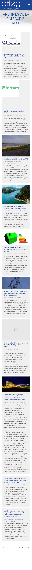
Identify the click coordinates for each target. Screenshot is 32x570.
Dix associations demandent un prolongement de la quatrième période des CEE (15, 249)
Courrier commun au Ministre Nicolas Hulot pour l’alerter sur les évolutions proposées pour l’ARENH (15, 480)
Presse (5, 60)
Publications (18, 161)
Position (6, 115)
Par (10, 60)
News (5, 161)
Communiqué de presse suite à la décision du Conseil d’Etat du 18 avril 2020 (15, 56)
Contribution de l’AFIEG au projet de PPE (16, 159)
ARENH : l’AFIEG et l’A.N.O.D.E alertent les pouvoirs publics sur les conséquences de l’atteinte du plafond (16, 293)
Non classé (6, 349)
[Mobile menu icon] (29, 5)
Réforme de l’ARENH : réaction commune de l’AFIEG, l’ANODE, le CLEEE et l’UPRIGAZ (16, 345)
